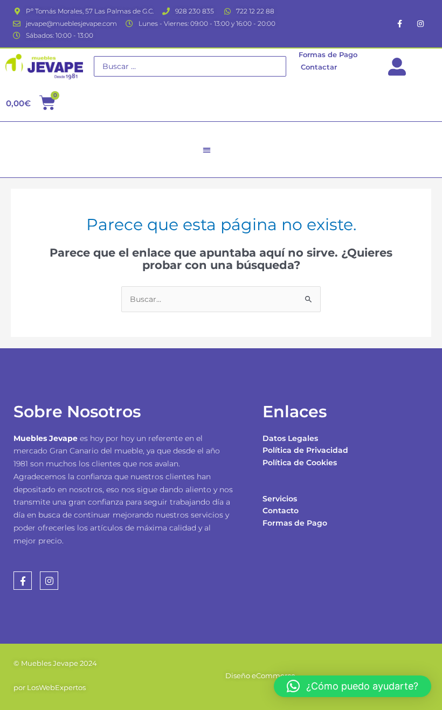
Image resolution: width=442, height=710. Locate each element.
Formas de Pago (295, 523)
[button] (207, 149)
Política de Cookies (300, 462)
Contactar (319, 67)
